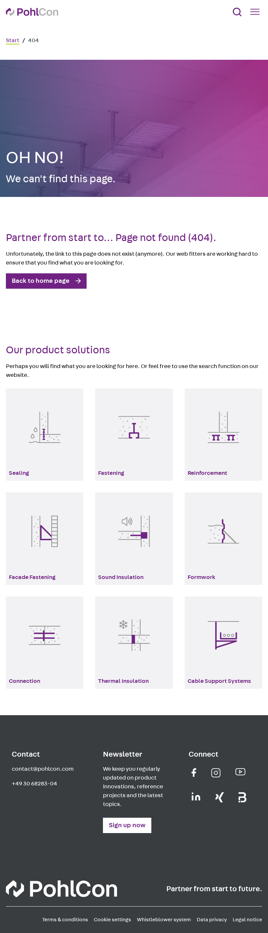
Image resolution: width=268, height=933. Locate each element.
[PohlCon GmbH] (194, 772)
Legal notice (247, 919)
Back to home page (41, 281)
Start (12, 40)
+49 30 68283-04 (34, 784)
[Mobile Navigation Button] (256, 12)
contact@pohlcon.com (43, 769)
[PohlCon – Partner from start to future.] (32, 12)
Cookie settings (112, 919)
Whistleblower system (164, 919)
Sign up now (127, 825)
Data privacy (212, 919)
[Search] (237, 12)
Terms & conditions (65, 919)
